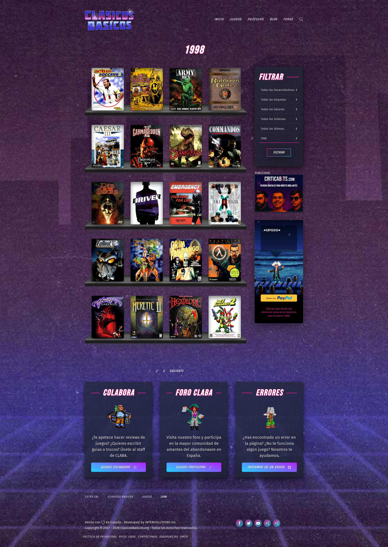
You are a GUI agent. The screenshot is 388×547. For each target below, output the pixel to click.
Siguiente (176, 371)
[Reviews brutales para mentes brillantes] (279, 193)
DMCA (184, 536)
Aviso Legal (127, 536)
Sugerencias (168, 536)
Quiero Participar (191, 467)
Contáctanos (147, 536)
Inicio (219, 19)
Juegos (235, 19)
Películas (256, 19)
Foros (288, 19)
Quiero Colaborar (116, 467)
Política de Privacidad (100, 536)
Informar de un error (267, 467)
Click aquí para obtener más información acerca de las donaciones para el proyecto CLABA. (278, 312)
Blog (273, 19)
